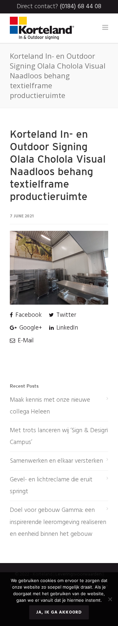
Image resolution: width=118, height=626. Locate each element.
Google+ (30, 328)
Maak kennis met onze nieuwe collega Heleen (50, 406)
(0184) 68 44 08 (80, 6)
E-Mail (25, 341)
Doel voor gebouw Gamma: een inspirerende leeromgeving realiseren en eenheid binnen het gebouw (58, 522)
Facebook (28, 315)
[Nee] (110, 599)
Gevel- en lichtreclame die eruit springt (51, 485)
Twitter (65, 315)
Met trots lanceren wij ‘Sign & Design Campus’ (59, 436)
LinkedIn (66, 328)
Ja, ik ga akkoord (59, 612)
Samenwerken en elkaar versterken (56, 461)
